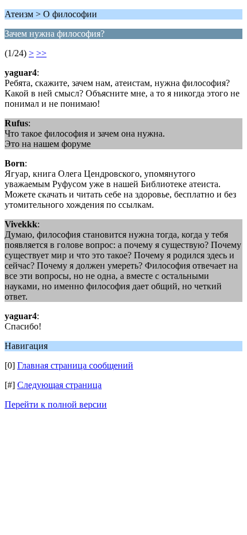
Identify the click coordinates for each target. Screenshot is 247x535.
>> (41, 53)
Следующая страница (59, 385)
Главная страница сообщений (75, 365)
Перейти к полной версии (56, 404)
